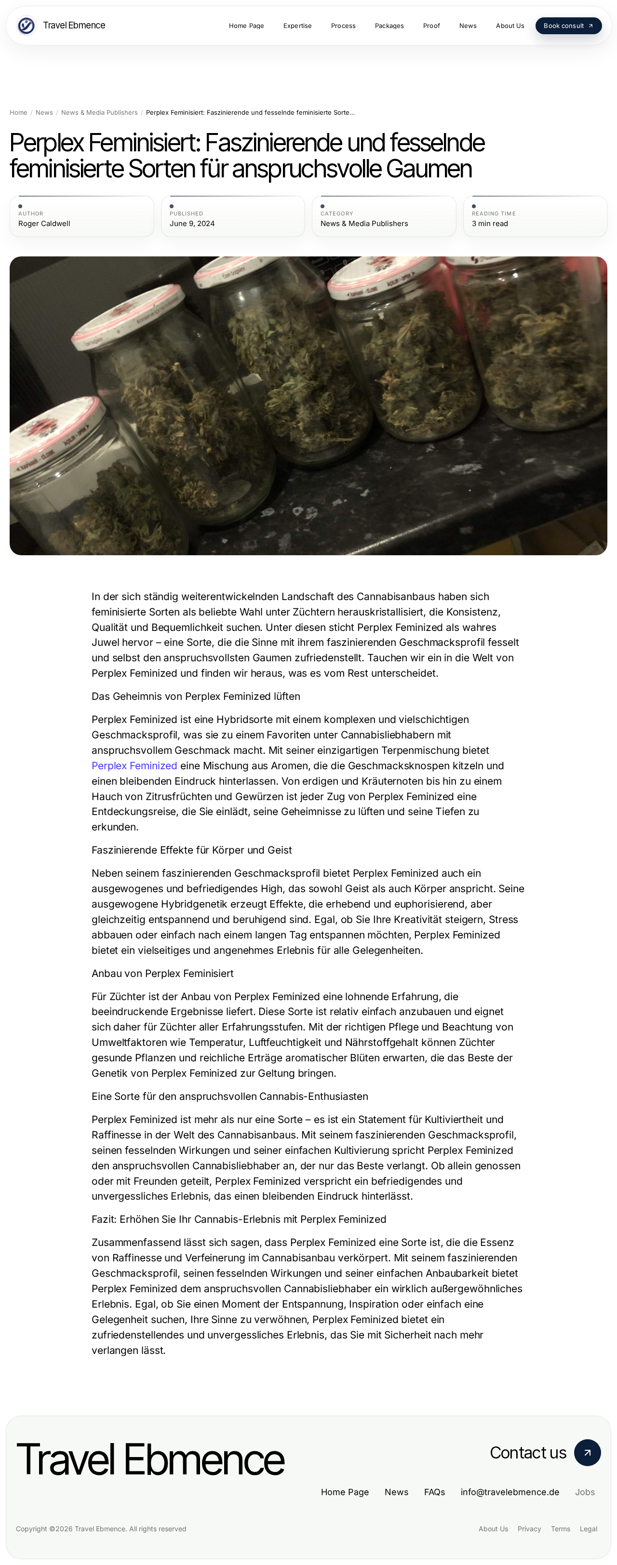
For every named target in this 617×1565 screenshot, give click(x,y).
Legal (588, 1529)
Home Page (345, 1492)
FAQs (434, 1492)
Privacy (529, 1529)
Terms (560, 1529)
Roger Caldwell (44, 223)
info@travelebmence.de (510, 1492)
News (44, 112)
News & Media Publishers (99, 112)
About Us (493, 1529)
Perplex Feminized (134, 766)
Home (18, 112)
